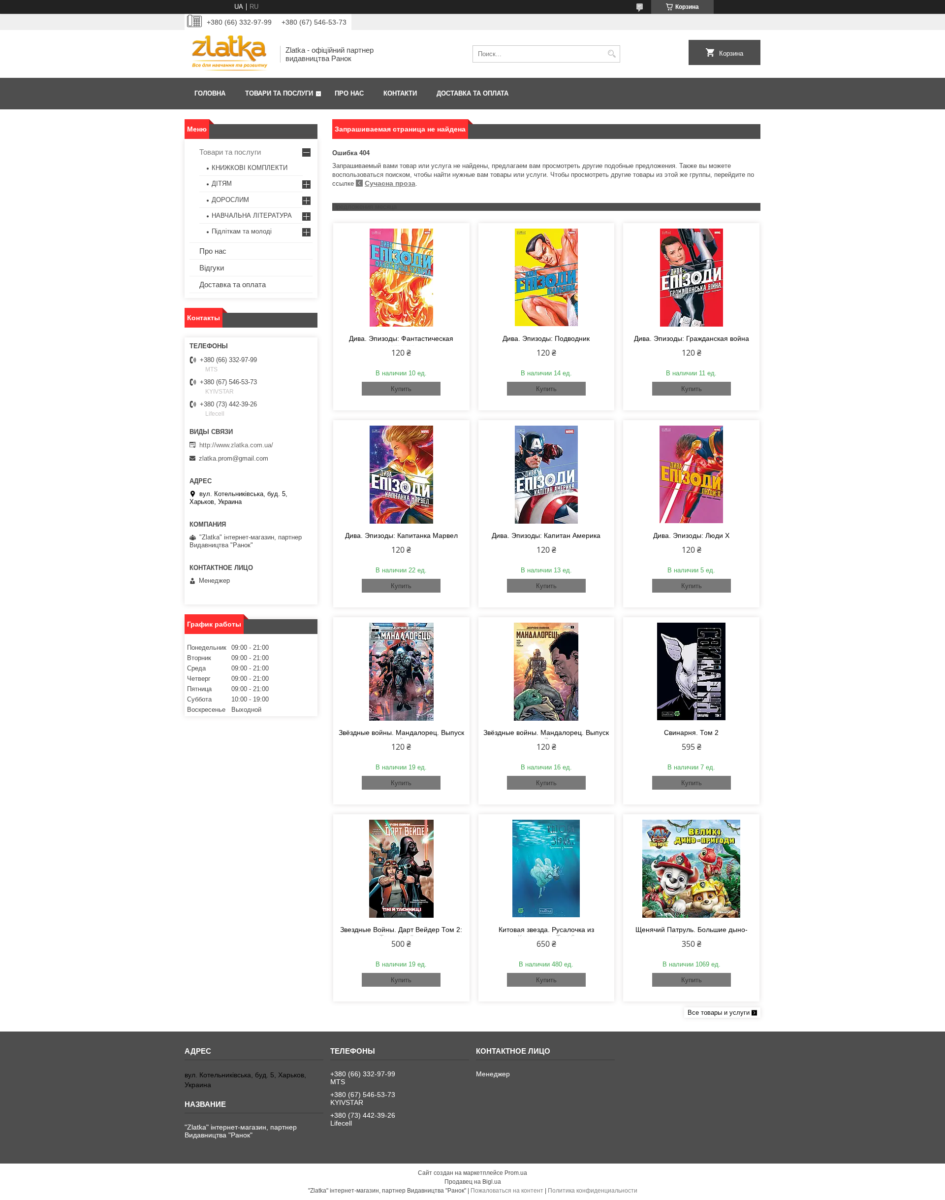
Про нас (349, 93)
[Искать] (611, 54)
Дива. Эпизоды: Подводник (546, 338)
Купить (401, 389)
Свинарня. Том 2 (691, 732)
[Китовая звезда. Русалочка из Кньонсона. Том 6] (546, 868)
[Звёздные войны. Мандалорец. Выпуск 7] (546, 671)
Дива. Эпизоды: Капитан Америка (546, 535)
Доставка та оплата (472, 93)
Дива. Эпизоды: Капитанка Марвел (401, 535)
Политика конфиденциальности (592, 1190)
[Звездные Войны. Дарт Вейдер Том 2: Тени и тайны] (401, 868)
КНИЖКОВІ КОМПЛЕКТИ (249, 167)
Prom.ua (515, 1172)
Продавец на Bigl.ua (472, 1181)
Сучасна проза (390, 183)
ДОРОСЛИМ (230, 199)
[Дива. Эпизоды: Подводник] (546, 277)
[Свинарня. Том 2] (691, 671)
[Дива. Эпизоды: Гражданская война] (691, 277)
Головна (209, 93)
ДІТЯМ (222, 183)
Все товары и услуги (719, 1012)
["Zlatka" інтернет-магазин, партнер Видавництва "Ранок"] (229, 54)
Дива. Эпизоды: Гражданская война (691, 338)
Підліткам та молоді (242, 231)
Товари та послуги (279, 93)
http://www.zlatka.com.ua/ (236, 445)
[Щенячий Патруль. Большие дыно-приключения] (691, 868)
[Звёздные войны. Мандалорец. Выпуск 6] (401, 671)
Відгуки (211, 268)
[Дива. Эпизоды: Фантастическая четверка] (401, 277)
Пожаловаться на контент (507, 1190)
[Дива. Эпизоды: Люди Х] (691, 474)
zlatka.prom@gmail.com (233, 458)
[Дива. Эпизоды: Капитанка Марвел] (401, 474)
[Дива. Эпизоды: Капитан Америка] (546, 474)
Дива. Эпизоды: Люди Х (691, 535)
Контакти (400, 93)
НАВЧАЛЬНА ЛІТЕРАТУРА (252, 215)
